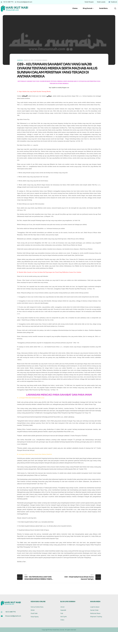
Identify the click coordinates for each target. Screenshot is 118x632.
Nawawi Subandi (41, 60)
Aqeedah (20, 60)
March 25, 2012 (28, 60)
